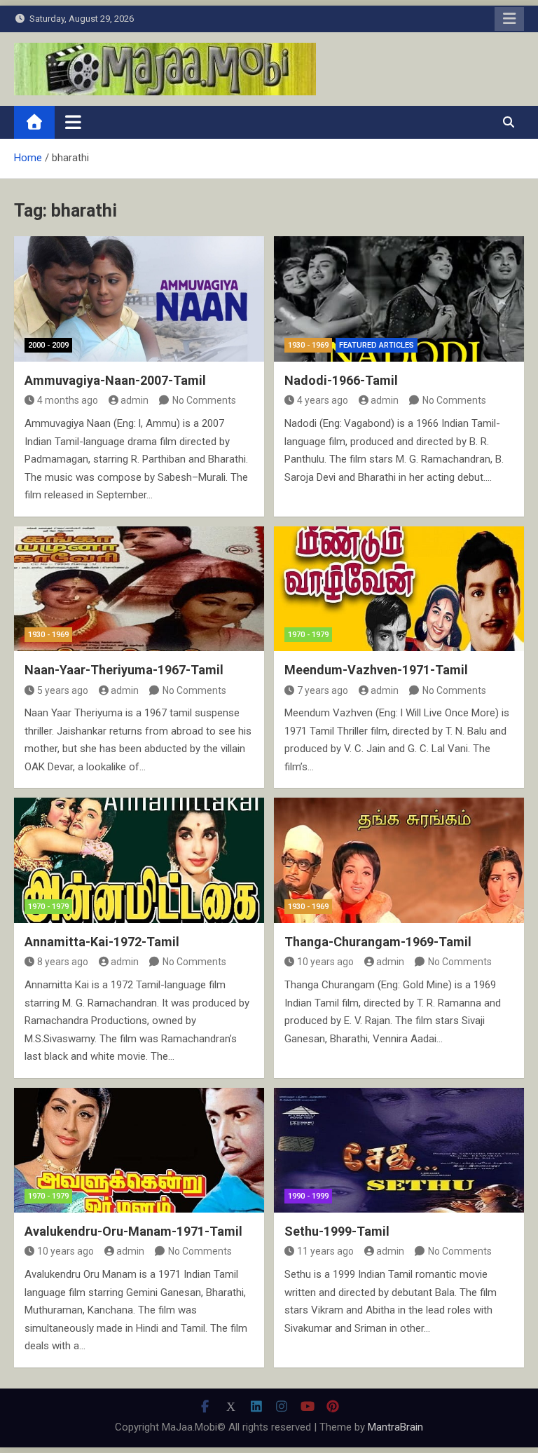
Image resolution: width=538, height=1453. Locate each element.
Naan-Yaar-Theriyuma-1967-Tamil (124, 669)
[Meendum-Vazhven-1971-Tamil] (399, 589)
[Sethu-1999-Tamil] (399, 1150)
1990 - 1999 (308, 1196)
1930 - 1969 (308, 345)
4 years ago (322, 400)
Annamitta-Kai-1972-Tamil (102, 941)
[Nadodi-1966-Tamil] (399, 299)
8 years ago (62, 961)
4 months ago (67, 400)
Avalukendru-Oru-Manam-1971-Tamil (133, 1231)
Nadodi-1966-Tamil (341, 380)
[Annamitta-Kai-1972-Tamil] (139, 860)
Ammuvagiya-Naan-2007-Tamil (115, 380)
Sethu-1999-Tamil (336, 1231)
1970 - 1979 (308, 634)
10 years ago (325, 961)
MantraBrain (395, 1427)
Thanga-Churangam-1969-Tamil (377, 941)
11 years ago (325, 1251)
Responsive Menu (509, 19)
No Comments (204, 400)
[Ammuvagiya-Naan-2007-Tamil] (139, 299)
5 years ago (62, 690)
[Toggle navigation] (73, 122)
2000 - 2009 (48, 345)
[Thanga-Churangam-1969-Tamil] (399, 860)
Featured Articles (376, 345)
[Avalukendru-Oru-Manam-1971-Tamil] (139, 1150)
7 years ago (322, 690)
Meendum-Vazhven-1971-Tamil (376, 669)
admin (134, 400)
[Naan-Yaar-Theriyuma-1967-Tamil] (139, 589)
